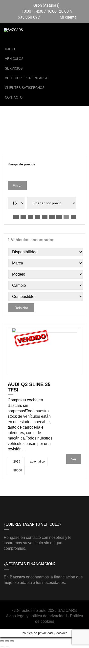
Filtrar (17, 185)
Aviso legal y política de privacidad (36, 616)
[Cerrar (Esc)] (2, 641)
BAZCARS (67, 610)
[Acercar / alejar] (12, 641)
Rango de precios (21, 164)
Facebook (24, 503)
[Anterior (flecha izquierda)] (2, 646)
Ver (73, 459)
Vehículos (14, 59)
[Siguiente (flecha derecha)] (7, 646)
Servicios (14, 68)
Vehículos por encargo (26, 78)
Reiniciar (21, 308)
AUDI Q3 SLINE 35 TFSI (29, 387)
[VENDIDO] (44, 351)
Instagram (64, 503)
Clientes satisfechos (24, 88)
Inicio (10, 49)
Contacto (13, 97)
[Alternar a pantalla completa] (7, 641)
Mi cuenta (67, 17)
